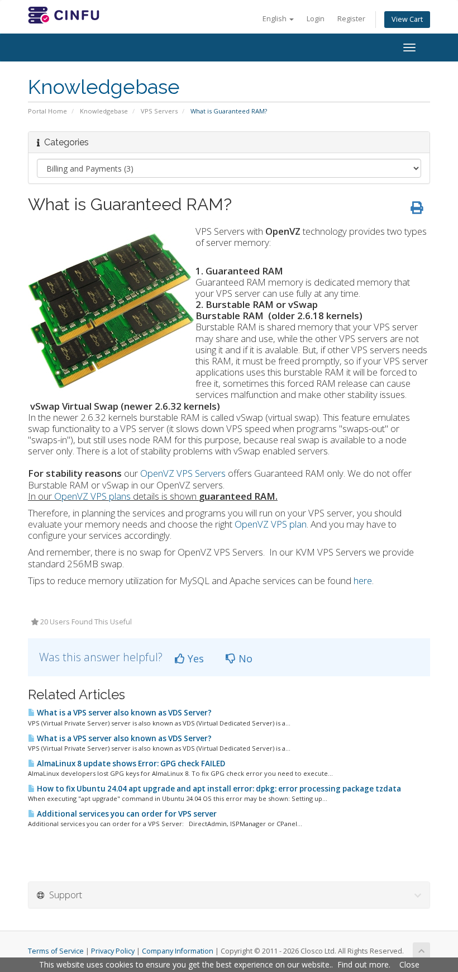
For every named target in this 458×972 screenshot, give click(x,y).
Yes (194, 658)
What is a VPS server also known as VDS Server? (123, 713)
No (244, 658)
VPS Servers (159, 111)
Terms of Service (56, 951)
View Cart (407, 19)
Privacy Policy (113, 951)
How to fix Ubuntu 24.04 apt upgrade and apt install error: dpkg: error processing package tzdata (218, 789)
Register (351, 18)
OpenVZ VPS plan (271, 524)
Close (409, 964)
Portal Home (47, 111)
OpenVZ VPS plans (92, 496)
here (363, 580)
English (275, 18)
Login (316, 18)
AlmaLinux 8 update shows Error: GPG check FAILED (130, 763)
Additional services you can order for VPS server (126, 814)
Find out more (363, 964)
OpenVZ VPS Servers (183, 473)
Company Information (177, 951)
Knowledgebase (104, 111)
